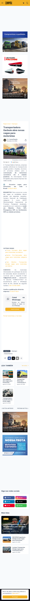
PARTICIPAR (15, 309)
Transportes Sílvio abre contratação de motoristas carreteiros (21, 381)
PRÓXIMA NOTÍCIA (22, 408)
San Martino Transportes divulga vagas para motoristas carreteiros (16, 264)
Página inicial (6, 124)
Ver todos (24, 365)
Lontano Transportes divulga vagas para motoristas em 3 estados (18, 549)
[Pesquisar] (27, 2)
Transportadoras (8, 353)
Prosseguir (15, 597)
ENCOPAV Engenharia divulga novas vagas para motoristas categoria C (18, 539)
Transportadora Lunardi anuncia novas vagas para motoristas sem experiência (8, 399)
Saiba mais (15, 593)
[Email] (17, 358)
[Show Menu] (2, 2)
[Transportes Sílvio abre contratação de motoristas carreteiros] (22, 374)
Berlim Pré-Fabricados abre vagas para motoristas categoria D (16, 257)
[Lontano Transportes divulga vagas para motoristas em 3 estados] (7, 550)
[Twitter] (13, 358)
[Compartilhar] (25, 140)
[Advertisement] (15, 18)
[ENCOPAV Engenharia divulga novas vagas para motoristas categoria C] (7, 540)
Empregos (15, 124)
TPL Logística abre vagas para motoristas (7, 381)
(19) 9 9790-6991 (14, 285)
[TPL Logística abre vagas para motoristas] (8, 374)
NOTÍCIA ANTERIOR (7, 408)
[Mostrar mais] (21, 358)
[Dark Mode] (24, 2)
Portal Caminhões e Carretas (12, 316)
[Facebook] (9, 358)
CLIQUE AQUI (12, 188)
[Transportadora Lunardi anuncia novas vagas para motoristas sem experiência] (8, 393)
